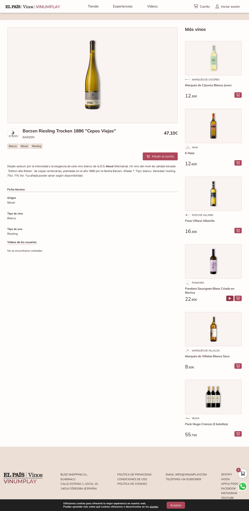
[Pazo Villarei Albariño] (213, 194)
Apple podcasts (233, 483)
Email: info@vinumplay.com (186, 474)
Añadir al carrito (163, 156)
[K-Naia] (213, 126)
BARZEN (28, 137)
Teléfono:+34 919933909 (183, 479)
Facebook (228, 488)
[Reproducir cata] (230, 298)
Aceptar (175, 505)
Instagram (229, 493)
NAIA (195, 147)
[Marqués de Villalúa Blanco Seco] (213, 329)
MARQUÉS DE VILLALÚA (206, 350)
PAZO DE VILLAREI (202, 215)
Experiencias (123, 6)
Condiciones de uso (132, 479)
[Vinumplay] (32, 6)
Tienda (93, 6)
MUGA (195, 418)
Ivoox (225, 479)
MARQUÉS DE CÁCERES (205, 79)
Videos (152, 6)
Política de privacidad (134, 474)
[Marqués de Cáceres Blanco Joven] (213, 58)
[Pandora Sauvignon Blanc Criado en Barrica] (213, 261)
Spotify (226, 474)
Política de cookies (132, 483)
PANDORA (198, 282)
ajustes (154, 506)
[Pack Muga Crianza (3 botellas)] (213, 397)
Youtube (227, 498)
